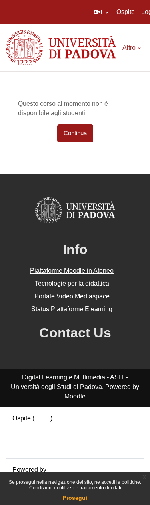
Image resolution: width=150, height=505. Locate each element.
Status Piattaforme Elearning (71, 309)
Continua (75, 133)
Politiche (24, 437)
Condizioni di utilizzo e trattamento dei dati (75, 488)
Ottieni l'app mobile (39, 447)
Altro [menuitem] (129, 47)
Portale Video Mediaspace (72, 296)
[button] (101, 12)
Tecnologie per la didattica (72, 283)
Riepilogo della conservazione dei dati (66, 427)
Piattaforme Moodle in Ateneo (72, 270)
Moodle (75, 396)
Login (42, 418)
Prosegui (75, 498)
